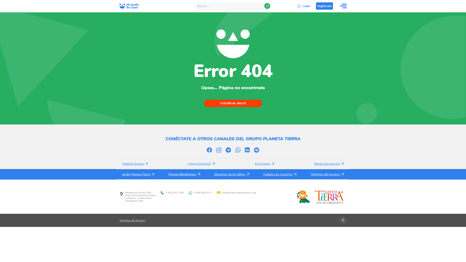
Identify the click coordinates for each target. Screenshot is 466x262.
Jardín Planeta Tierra (136, 174)
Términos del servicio (325, 174)
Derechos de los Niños (229, 174)
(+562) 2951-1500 (175, 192)
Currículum (262, 164)
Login (306, 6)
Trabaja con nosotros (278, 174)
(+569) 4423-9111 (203, 192)
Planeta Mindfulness (182, 174)
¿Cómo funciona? (199, 164)
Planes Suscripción (327, 164)
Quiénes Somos (133, 164)
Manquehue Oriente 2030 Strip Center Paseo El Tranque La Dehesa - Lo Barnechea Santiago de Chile (140, 196)
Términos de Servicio (132, 220)
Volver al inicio (233, 103)
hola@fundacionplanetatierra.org (239, 192)
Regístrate (324, 6)
